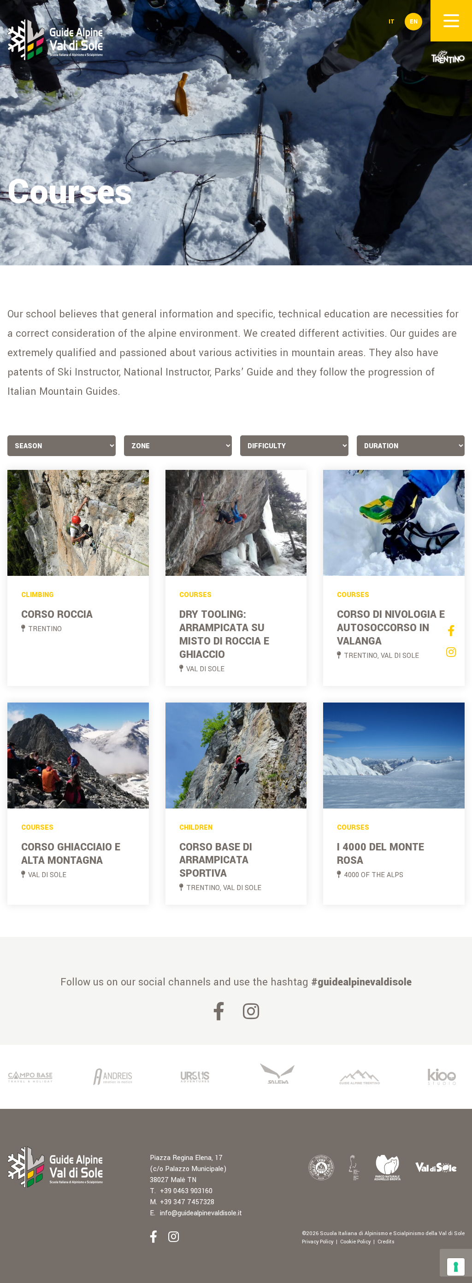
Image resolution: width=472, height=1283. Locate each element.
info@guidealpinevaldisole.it (201, 1213)
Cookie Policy (355, 1241)
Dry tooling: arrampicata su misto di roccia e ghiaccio (224, 634)
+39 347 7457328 (187, 1202)
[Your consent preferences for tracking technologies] (456, 1267)
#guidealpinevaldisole (361, 982)
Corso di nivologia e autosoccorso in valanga (391, 628)
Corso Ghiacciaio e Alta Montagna (70, 854)
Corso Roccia (57, 614)
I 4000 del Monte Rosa (380, 854)
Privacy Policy (317, 1241)
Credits (386, 1241)
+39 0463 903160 (186, 1191)
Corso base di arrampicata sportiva (215, 860)
